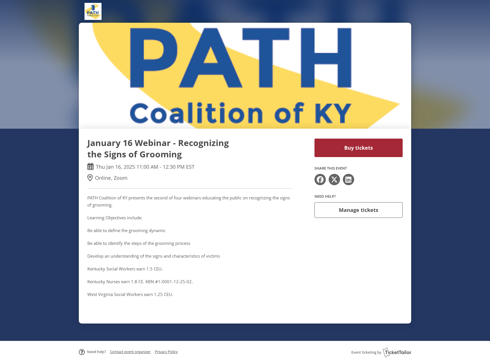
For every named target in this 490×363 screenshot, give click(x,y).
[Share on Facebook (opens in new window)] (320, 179)
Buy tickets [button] (358, 147)
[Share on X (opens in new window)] (334, 179)
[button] (130, 351)
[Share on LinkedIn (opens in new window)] (348, 179)
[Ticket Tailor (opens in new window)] (397, 352)
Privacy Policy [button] (166, 351)
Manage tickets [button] (358, 209)
